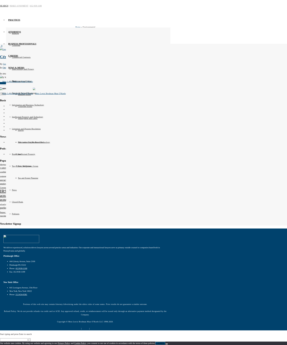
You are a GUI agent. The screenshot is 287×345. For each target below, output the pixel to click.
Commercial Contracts (21, 57)
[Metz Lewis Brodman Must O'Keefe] (85, 85)
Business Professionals (22, 44)
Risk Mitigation (24, 166)
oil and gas (3, 204)
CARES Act (4, 168)
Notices (85, 329)
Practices (14, 20)
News (14, 190)
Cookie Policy (96, 329)
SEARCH (4, 6)
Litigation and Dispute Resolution (26, 129)
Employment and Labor (28, 118)
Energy (21, 130)
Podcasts (15, 214)
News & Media (16, 68)
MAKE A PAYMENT (19, 6)
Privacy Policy (74, 329)
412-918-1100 (36, 6)
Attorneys (14, 32)
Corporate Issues (25, 106)
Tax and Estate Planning (28, 178)
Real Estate (16, 154)
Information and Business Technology (34, 142)
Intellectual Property (26, 154)
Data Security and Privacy (23, 69)
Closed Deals (17, 202)
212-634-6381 (21, 294)
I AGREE (160, 343)
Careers (13, 56)
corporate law (5, 176)
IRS (3, 191)
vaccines (3, 216)
